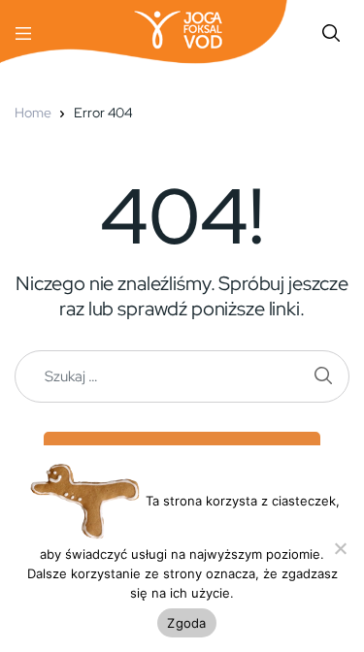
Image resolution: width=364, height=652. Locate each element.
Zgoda (186, 623)
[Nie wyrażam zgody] (339, 548)
